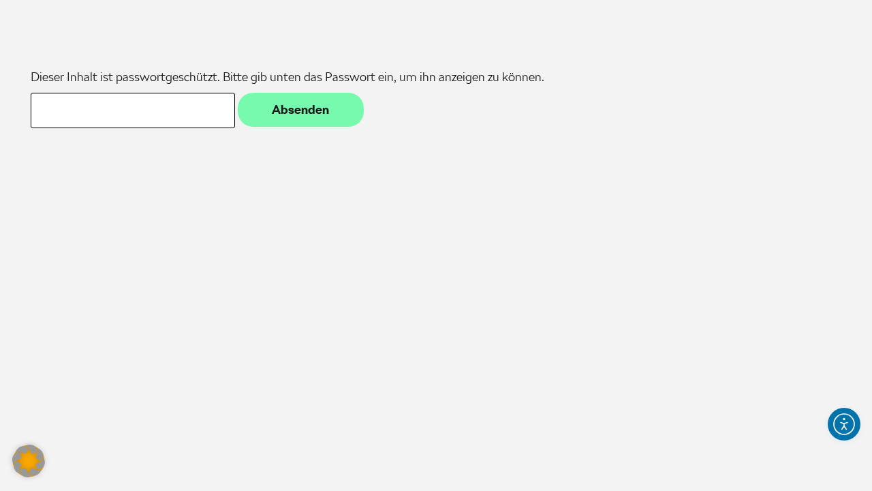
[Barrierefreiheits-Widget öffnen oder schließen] (844, 424)
